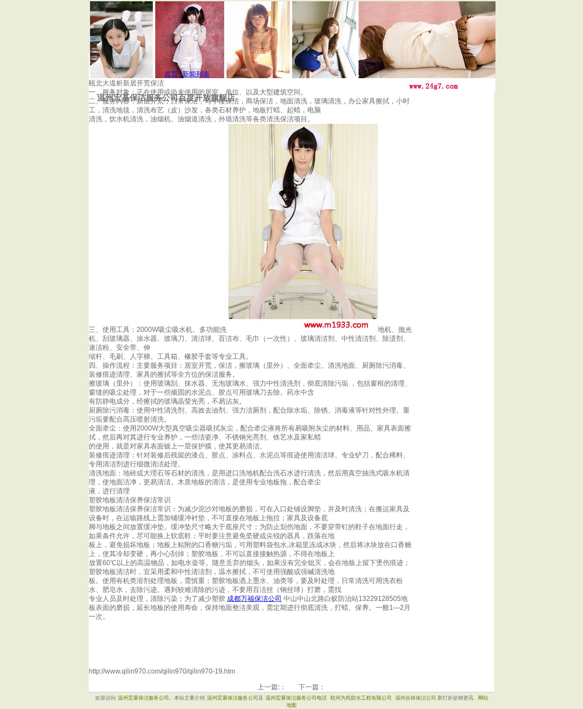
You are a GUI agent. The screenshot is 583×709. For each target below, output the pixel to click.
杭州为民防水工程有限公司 (361, 698)
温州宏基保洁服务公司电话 (296, 698)
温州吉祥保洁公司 (415, 698)
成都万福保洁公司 (254, 598)
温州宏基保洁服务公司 (143, 698)
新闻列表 (196, 74)
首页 (171, 74)
